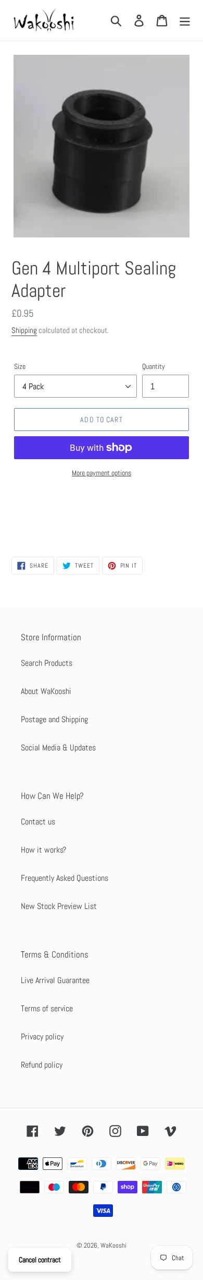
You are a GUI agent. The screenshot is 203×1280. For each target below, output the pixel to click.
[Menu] (184, 20)
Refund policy (41, 1064)
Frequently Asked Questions (64, 877)
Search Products (46, 662)
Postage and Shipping (54, 719)
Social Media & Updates (58, 747)
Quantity (153, 366)
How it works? (43, 849)
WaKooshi (113, 1245)
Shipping (24, 330)
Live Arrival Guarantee (55, 980)
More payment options (101, 472)
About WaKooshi (46, 691)
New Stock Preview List (59, 906)
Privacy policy (42, 1036)
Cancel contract (40, 1259)
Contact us (38, 821)
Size (20, 366)
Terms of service (47, 1008)
